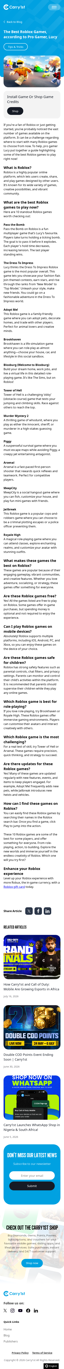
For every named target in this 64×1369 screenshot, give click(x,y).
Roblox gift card (14, 887)
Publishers (11, 1341)
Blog (7, 1335)
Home (8, 1329)
